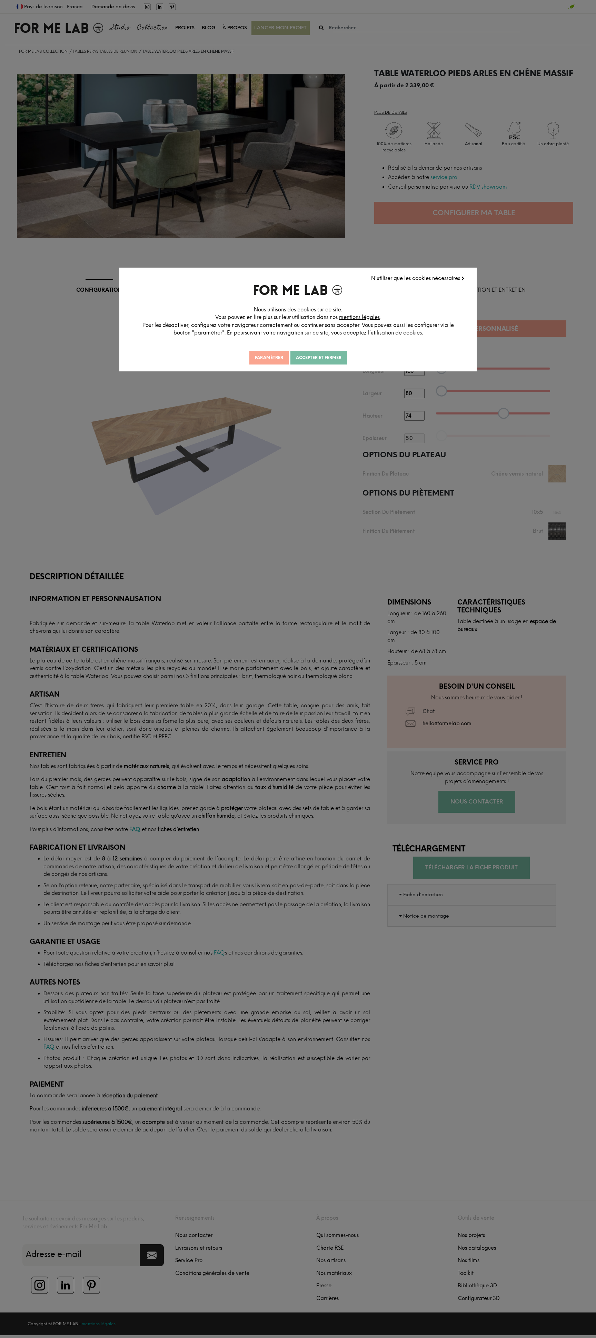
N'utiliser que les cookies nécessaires (416, 278)
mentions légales (359, 317)
